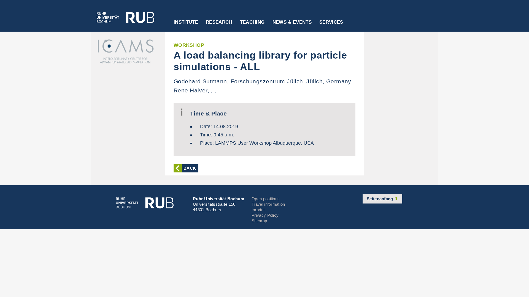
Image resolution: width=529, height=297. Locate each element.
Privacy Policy (265, 215)
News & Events (292, 22)
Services (331, 22)
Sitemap (259, 220)
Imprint (258, 209)
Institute (186, 22)
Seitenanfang (380, 198)
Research (219, 22)
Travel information (268, 204)
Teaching (252, 22)
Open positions (266, 198)
